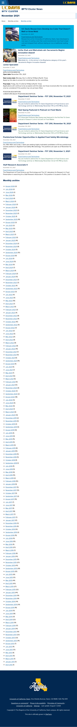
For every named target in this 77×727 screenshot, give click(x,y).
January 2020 (10, 415)
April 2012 (9, 665)
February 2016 (10, 553)
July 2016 (9, 538)
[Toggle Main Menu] (3, 2)
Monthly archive (13, 21)
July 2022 (9, 331)
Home (3, 21)
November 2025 (11, 213)
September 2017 (11, 496)
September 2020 (11, 394)
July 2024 (9, 258)
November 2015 (11, 562)
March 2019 (10, 445)
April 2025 (9, 231)
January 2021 (10, 385)
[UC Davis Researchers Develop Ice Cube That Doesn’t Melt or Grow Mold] (12, 34)
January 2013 (10, 662)
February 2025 (11, 237)
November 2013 (11, 634)
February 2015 (10, 589)
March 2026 (10, 201)
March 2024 (10, 270)
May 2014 (9, 616)
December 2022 (11, 316)
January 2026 (10, 207)
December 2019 (11, 418)
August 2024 (10, 255)
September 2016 (11, 532)
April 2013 (9, 655)
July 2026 (9, 189)
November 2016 (11, 526)
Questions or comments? (19, 703)
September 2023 (11, 288)
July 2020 (9, 400)
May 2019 (9, 439)
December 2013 (11, 631)
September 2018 (11, 463)
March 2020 (10, 412)
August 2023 (10, 291)
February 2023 (11, 309)
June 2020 (9, 403)
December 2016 (11, 523)
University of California (24, 706)
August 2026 (10, 186)
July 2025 (9, 225)
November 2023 (11, 282)
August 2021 (10, 364)
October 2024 (10, 249)
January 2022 (10, 349)
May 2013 (9, 652)
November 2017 (11, 490)
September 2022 (11, 325)
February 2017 (10, 517)
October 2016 (10, 529)
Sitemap (37, 706)
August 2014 (10, 607)
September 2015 (11, 568)
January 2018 (10, 484)
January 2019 (10, 451)
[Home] (11, 9)
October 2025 (10, 216)
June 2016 (9, 541)
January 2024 (10, 276)
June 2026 (9, 192)
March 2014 (10, 622)
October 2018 (10, 460)
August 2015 (10, 571)
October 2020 (10, 391)
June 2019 (9, 436)
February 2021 (10, 382)
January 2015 (10, 592)
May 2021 (9, 373)
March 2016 (10, 550)
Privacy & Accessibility (38, 703)
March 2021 (10, 379)
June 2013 (9, 649)
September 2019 (11, 427)
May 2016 (9, 544)
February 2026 (11, 204)
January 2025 (10, 240)
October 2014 (10, 601)
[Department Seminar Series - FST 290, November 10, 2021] (10, 129)
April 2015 (9, 583)
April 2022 (9, 340)
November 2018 (11, 457)
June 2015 (9, 577)
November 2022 (11, 319)
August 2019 (10, 430)
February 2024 (11, 273)
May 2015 (9, 580)
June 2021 (9, 370)
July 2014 (9, 610)
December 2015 (11, 559)
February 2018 (10, 481)
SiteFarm (48, 714)
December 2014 (11, 595)
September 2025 (11, 219)
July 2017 (9, 502)
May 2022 (9, 337)
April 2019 (9, 442)
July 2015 (9, 574)
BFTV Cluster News (32, 9)
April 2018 (9, 475)
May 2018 (9, 472)
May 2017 (9, 508)
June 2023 (9, 297)
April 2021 (9, 376)
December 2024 (11, 243)
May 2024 (9, 264)
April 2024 (9, 267)
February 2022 (11, 346)
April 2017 (9, 511)
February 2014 (10, 625)
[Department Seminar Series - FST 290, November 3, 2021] (10, 156)
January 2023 (10, 312)
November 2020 (11, 388)
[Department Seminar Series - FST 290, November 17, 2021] (10, 101)
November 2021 (11, 355)
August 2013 (10, 643)
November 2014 (11, 598)
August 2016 (10, 535)
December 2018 (11, 454)
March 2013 (10, 659)
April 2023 (9, 304)
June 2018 (9, 469)
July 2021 (9, 367)
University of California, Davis (20, 699)
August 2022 (10, 328)
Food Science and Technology (32, 37)
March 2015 (10, 586)
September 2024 (11, 252)
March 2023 (10, 306)
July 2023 (9, 294)
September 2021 (11, 361)
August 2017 (10, 499)
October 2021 (10, 358)
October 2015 (10, 565)
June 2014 (9, 613)
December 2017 (11, 487)
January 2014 (10, 628)
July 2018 (9, 466)
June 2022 (9, 334)
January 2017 (10, 520)
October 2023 (10, 285)
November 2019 (11, 421)
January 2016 (10, 556)
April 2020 (9, 409)
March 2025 (10, 234)
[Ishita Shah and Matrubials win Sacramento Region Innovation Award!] (10, 55)
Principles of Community (56, 703)
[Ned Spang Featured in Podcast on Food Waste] (10, 115)
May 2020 (9, 406)
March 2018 (10, 478)
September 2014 (11, 604)
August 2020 (10, 397)
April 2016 (9, 547)
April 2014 (9, 619)
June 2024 (9, 261)
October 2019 (10, 424)
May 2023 (9, 301)
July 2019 (9, 433)
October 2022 (10, 322)
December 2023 (11, 279)
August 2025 (10, 222)
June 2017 (9, 505)
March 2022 (10, 343)
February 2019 (10, 448)
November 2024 (11, 246)
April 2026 (9, 198)
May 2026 (9, 195)
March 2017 (9, 514)
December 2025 (11, 210)
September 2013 (11, 640)
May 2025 (9, 228)
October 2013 (10, 637)
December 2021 (11, 352)
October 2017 (10, 493)
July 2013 (9, 646)
